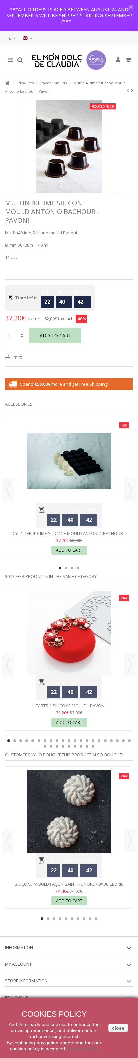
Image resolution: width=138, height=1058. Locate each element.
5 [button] (32, 740)
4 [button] (78, 568)
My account (18, 964)
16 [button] (99, 740)
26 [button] (69, 746)
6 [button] (39, 740)
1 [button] (60, 568)
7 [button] (45, 740)
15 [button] (93, 740)
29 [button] (87, 746)
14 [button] (87, 740)
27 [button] (75, 746)
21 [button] (129, 740)
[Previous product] (128, 90)
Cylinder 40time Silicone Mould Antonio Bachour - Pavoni (69, 536)
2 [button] (66, 568)
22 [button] (45, 746)
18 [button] (111, 740)
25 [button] (63, 746)
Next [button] (130, 490)
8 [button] (51, 740)
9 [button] (57, 740)
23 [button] (51, 746)
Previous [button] (8, 490)
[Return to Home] (7, 83)
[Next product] (132, 90)
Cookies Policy (83, 1048)
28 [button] (81, 746)
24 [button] (57, 746)
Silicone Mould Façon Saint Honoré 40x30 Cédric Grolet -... (69, 887)
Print (16, 357)
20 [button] (123, 740)
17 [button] (105, 740)
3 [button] (72, 568)
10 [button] (63, 740)
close (118, 1028)
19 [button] (117, 740)
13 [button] (81, 740)
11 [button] (69, 740)
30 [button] (93, 746)
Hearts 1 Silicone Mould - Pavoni (69, 706)
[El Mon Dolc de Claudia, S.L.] (69, 60)
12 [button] (75, 740)
